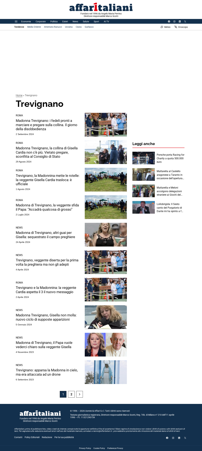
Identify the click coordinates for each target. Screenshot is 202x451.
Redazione (47, 437)
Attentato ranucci (53, 27)
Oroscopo (183, 27)
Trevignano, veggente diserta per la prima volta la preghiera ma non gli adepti (47, 262)
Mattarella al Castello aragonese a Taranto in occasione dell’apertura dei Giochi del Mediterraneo (169, 175)
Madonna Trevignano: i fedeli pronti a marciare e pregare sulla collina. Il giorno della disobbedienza (46, 125)
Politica (54, 21)
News (75, 21)
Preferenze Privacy (115, 448)
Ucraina (69, 27)
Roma (19, 115)
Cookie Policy (99, 448)
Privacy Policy (85, 448)
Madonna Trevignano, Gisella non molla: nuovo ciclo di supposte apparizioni (46, 317)
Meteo (167, 27)
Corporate (41, 21)
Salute (86, 21)
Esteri (65, 21)
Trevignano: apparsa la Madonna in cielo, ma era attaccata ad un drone (47, 372)
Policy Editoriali (32, 437)
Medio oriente (34, 27)
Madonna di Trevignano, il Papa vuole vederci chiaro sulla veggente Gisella (44, 345)
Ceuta (79, 27)
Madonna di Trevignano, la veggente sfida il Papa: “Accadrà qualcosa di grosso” (47, 207)
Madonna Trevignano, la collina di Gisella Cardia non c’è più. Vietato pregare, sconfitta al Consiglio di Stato (47, 152)
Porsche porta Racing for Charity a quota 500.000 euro (170, 158)
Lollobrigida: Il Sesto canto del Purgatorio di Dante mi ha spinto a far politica (170, 208)
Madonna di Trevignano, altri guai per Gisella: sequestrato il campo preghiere (45, 235)
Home (19, 95)
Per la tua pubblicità (64, 437)
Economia (26, 21)
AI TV (106, 21)
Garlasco (89, 27)
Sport (96, 21)
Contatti (18, 437)
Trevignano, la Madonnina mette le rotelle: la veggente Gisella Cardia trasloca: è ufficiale (47, 180)
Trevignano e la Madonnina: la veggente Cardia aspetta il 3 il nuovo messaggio (46, 290)
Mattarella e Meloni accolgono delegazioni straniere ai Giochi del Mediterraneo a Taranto (170, 191)
